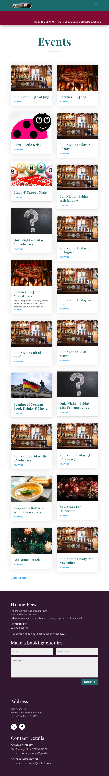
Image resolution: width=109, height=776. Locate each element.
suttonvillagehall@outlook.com (34, 763)
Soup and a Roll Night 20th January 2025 (30, 510)
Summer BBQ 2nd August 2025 (27, 294)
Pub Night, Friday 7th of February (30, 458)
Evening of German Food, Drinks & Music (30, 406)
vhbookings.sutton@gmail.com (83, 22)
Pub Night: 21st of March (73, 354)
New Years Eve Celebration (70, 509)
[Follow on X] (14, 727)
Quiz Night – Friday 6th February (29, 242)
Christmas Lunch (27, 560)
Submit (89, 681)
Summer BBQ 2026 (74, 97)
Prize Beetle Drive (27, 145)
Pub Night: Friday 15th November (77, 561)
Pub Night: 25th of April (27, 355)
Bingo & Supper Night (30, 192)
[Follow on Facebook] (22, 727)
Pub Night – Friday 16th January (74, 198)
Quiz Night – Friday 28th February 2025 (75, 405)
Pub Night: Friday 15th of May (77, 147)
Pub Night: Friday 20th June (77, 302)
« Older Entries (18, 577)
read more (18, 102)
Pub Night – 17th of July (31, 97)
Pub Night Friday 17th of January (76, 457)
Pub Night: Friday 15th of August (77, 250)
